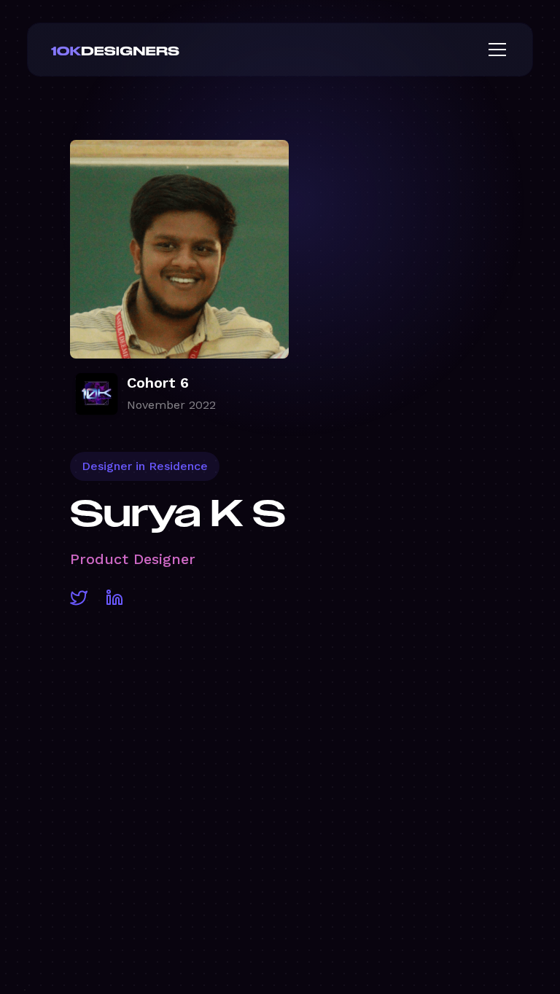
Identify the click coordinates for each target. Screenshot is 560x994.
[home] (138, 49)
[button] (494, 49)
